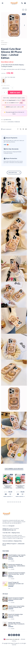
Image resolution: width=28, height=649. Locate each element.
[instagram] (11, 635)
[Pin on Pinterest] (22, 129)
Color (2, 77)
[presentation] (3, 25)
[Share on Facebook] (17, 129)
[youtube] (16, 635)
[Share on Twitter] (20, 129)
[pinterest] (19, 635)
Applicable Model (5, 85)
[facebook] (9, 635)
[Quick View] (6, 494)
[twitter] (14, 635)
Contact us (5, 528)
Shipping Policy (18, 541)
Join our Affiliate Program (9, 543)
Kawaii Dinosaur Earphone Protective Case (20, 486)
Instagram (11, 525)
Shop (2, 40)
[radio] (3, 81)
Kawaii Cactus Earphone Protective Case (8, 486)
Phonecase (4, 44)
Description (12, 172)
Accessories (4, 42)
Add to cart (15, 92)
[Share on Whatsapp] (25, 129)
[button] (2, 3)
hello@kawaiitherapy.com (9, 530)
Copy (23, 100)
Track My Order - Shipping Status (11, 532)
